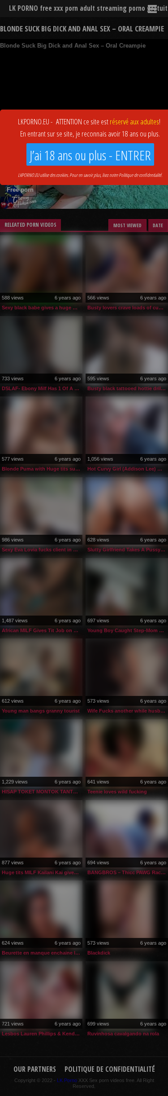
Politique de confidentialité (140, 175)
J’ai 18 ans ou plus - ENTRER (90, 155)
